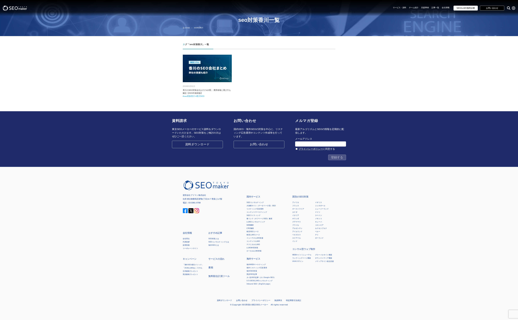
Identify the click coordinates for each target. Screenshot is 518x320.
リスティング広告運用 (255, 209)
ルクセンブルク (321, 228)
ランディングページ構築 (301, 258)
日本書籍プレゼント (190, 271)
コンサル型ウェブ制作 (303, 249)
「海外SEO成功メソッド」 (193, 265)
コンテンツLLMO (253, 241)
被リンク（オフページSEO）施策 (259, 219)
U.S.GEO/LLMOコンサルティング (260, 281)
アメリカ (295, 202)
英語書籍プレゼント (190, 274)
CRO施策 (250, 228)
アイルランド (297, 231)
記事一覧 (435, 7)
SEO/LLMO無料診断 (465, 8)
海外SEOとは (213, 245)
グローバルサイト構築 (323, 255)
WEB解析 (250, 225)
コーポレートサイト (190, 248)
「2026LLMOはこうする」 (193, 268)
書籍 (210, 267)
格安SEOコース (253, 231)
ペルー (317, 231)
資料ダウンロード (197, 144)
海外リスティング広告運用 (257, 268)
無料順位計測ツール (219, 276)
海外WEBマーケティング (256, 264)
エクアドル (296, 238)
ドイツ (317, 212)
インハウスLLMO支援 (255, 238)
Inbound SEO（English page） (259, 284)
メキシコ (318, 219)
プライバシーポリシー (311, 149)
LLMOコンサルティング (256, 222)
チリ (316, 235)
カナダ (294, 212)
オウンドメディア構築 (323, 258)
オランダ (295, 219)
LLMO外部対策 (252, 248)
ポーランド (319, 238)
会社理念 (186, 239)
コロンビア (319, 225)
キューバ (318, 222)
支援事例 (425, 7)
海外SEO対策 (252, 271)
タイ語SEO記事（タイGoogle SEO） (261, 277)
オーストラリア (298, 209)
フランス (295, 206)
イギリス (318, 202)
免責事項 (278, 300)
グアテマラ (296, 222)
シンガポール (320, 206)
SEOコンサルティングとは (218, 242)
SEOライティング (253, 215)
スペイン (318, 215)
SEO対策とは (213, 239)
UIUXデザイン (297, 261)
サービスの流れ (216, 259)
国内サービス (253, 196)
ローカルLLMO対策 (254, 251)
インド (294, 241)
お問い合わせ (492, 8)
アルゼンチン (297, 228)
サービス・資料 (399, 7)
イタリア (295, 215)
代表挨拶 (186, 242)
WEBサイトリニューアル (301, 255)
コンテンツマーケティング (257, 212)
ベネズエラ (296, 235)
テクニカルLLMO (253, 244)
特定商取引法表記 (293, 300)
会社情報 (445, 7)
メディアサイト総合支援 (324, 261)
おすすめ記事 (215, 233)
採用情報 (186, 245)
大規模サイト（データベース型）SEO (261, 206)
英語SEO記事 (252, 274)
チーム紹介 (414, 7)
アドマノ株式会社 (198, 195)
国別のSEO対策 (300, 196)
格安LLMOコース (253, 235)
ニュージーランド (322, 209)
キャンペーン (190, 259)
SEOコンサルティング (255, 202)
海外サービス (253, 259)
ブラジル (295, 225)
